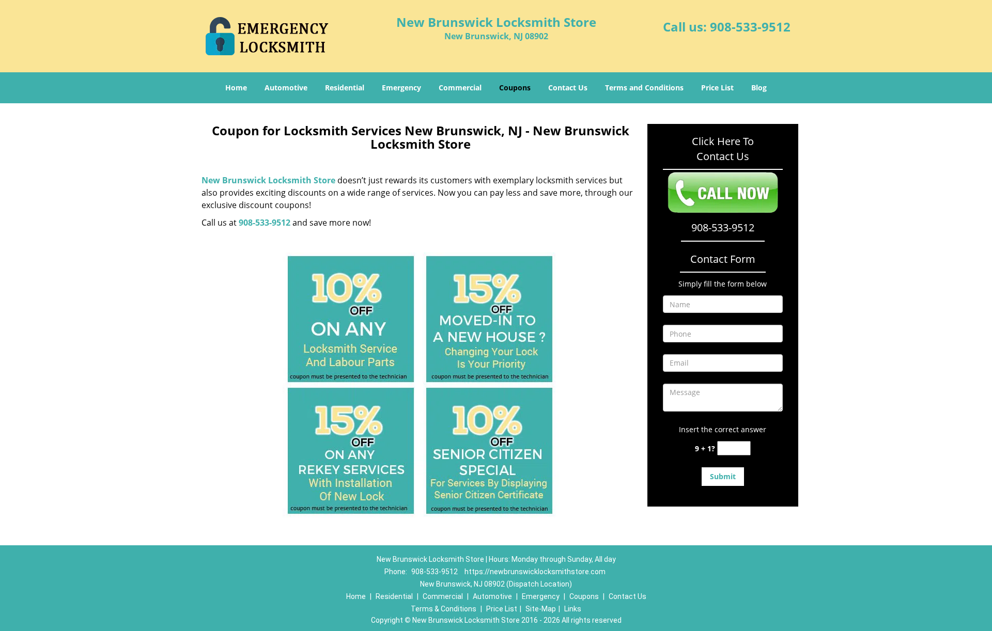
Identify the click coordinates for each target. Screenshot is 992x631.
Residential (344, 87)
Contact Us (567, 87)
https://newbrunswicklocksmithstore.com (535, 571)
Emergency (401, 87)
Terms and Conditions (644, 87)
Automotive (286, 87)
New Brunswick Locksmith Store (268, 180)
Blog (759, 87)
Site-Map (540, 609)
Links (572, 609)
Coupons (515, 87)
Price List (717, 87)
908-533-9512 (750, 26)
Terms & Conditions (443, 609)
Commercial (460, 87)
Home (236, 87)
